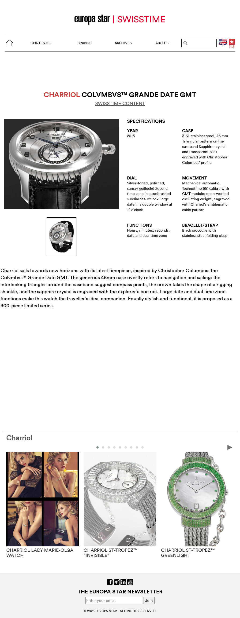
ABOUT (161, 43)
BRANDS (84, 43)
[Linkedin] (123, 581)
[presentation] (10, 447)
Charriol (19, 437)
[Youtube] (130, 581)
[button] (97, 447)
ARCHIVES (123, 43)
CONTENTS (39, 43)
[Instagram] (117, 581)
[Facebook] (110, 581)
